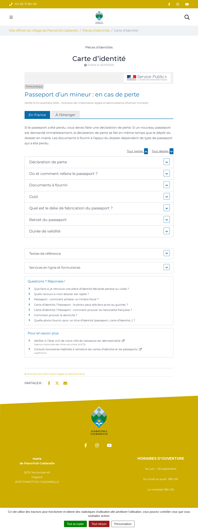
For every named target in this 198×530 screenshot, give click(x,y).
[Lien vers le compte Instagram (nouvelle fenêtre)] (177, 4)
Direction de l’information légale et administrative (56, 374)
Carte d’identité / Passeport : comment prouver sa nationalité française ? (83, 310)
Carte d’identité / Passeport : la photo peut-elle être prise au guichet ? (81, 304)
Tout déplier (161, 151)
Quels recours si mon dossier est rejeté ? (61, 294)
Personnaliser (123, 524)
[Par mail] (65, 382)
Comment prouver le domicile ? (55, 315)
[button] (99, 162)
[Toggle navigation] (11, 17)
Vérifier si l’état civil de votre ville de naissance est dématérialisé (77, 340)
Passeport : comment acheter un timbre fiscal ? (66, 299)
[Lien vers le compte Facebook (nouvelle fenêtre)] (169, 4)
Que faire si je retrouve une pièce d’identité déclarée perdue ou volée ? (81, 289)
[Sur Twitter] (57, 382)
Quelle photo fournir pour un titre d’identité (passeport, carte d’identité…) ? (84, 320)
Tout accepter (75, 524)
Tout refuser (99, 524)
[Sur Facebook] (49, 382)
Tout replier (135, 151)
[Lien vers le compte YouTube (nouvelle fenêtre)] (187, 4)
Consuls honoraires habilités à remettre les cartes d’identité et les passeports (86, 349)
